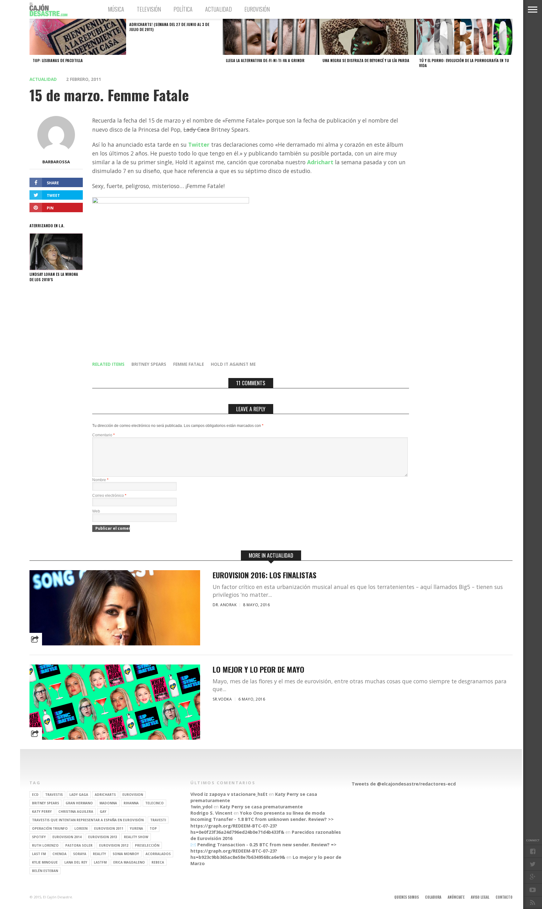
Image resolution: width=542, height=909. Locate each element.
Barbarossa (56, 162)
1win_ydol (201, 807)
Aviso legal (480, 897)
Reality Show (136, 837)
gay (103, 811)
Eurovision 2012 (113, 845)
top (153, 828)
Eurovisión (257, 9)
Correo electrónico (109, 495)
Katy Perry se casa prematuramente (261, 807)
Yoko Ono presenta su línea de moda (282, 813)
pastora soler (79, 845)
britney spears (148, 364)
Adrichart (320, 162)
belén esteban (45, 871)
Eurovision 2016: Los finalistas (264, 575)
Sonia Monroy (126, 854)
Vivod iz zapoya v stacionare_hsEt (229, 794)
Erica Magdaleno (129, 862)
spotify (39, 837)
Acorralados (158, 854)
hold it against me (233, 364)
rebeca (157, 862)
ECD (35, 794)
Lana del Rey (75, 862)
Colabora (433, 897)
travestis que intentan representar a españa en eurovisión (88, 820)
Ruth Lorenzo (45, 845)
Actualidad (218, 9)
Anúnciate (456, 897)
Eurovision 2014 (67, 837)
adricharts (105, 794)
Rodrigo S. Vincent (211, 813)
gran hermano (79, 803)
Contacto (504, 897)
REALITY (99, 854)
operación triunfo (50, 828)
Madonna (108, 803)
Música (116, 9)
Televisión (149, 9)
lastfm (100, 862)
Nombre (100, 480)
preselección (147, 845)
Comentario (103, 435)
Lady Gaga (78, 794)
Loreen (81, 828)
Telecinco (154, 803)
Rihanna (131, 803)
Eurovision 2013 (102, 837)
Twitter (199, 144)
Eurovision (132, 794)
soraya (79, 854)
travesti (158, 820)
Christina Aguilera (75, 811)
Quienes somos (406, 897)
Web (96, 511)
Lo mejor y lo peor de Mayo (258, 669)
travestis (54, 794)
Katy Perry (42, 811)
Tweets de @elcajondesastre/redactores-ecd (404, 784)
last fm (39, 854)
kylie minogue (45, 862)
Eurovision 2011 (108, 828)
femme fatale (188, 364)
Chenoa (59, 854)
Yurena (136, 828)
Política (183, 9)
